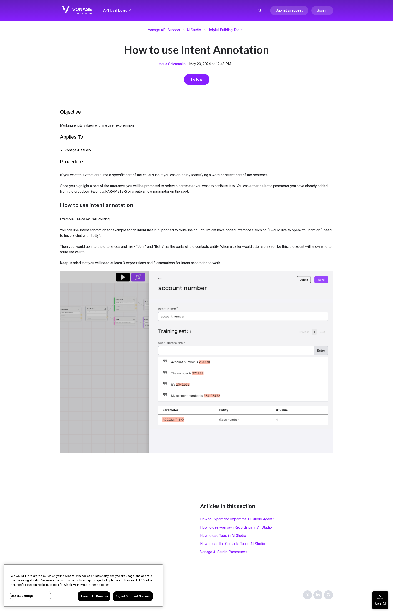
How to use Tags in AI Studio (223, 535)
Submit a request (289, 10)
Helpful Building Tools (224, 30)
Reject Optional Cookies (133, 596)
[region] (83, 585)
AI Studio (193, 30)
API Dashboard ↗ (117, 10)
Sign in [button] (322, 10)
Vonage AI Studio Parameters (223, 552)
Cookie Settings (22, 596)
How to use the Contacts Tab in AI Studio (232, 544)
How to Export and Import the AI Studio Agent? (237, 519)
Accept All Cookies (94, 596)
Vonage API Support (164, 30)
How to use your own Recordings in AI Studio (236, 527)
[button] (259, 10)
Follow (196, 79)
